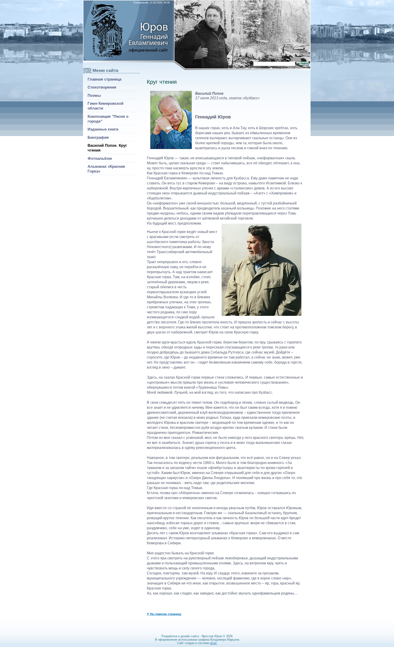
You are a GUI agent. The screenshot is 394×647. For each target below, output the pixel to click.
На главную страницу (164, 614)
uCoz (213, 643)
